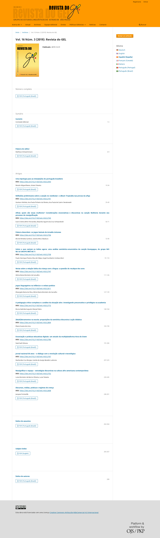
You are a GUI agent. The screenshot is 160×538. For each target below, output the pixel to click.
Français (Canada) (126, 60)
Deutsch (122, 50)
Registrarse (137, 2)
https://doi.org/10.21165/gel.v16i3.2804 (35, 322)
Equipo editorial (51, 24)
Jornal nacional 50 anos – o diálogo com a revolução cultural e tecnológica (45, 353)
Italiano (122, 64)
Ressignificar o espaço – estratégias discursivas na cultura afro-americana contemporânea (52, 371)
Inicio (17, 32)
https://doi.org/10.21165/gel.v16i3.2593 (35, 182)
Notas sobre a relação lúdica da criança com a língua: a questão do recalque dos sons (50, 268)
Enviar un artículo (125, 36)
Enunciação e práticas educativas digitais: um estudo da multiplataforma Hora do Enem (51, 336)
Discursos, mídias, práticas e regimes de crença (35, 388)
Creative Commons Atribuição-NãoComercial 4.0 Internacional (74, 512)
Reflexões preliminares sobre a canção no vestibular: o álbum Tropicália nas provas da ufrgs (53, 196)
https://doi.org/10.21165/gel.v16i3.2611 (35, 288)
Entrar (146, 2)
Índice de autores (23, 476)
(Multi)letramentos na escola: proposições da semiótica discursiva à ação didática (49, 319)
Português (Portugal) (127, 67)
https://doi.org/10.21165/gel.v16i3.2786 (35, 339)
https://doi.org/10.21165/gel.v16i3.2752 (35, 373)
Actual (27, 24)
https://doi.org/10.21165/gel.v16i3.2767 (35, 356)
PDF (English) (24, 453)
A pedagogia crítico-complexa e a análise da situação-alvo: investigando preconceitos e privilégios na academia (61, 302)
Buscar (143, 24)
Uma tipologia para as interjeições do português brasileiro (39, 179)
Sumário (19, 119)
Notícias (92, 24)
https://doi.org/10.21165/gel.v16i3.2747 (35, 271)
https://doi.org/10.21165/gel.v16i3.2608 (35, 390)
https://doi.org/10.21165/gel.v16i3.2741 (35, 199)
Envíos (63, 24)
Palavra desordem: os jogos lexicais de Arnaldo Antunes (38, 232)
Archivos (37, 24)
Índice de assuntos (23, 421)
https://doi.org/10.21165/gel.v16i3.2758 (35, 254)
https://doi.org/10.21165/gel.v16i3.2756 (35, 235)
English (122, 53)
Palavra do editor (23, 149)
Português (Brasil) (126, 71)
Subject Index (21, 449)
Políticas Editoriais (77, 24)
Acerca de (16, 24)
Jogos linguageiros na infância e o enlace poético (35, 285)
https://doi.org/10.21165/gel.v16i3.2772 (35, 305)
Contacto (102, 24)
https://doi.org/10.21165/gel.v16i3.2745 (35, 218)
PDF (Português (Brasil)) (27, 96)
